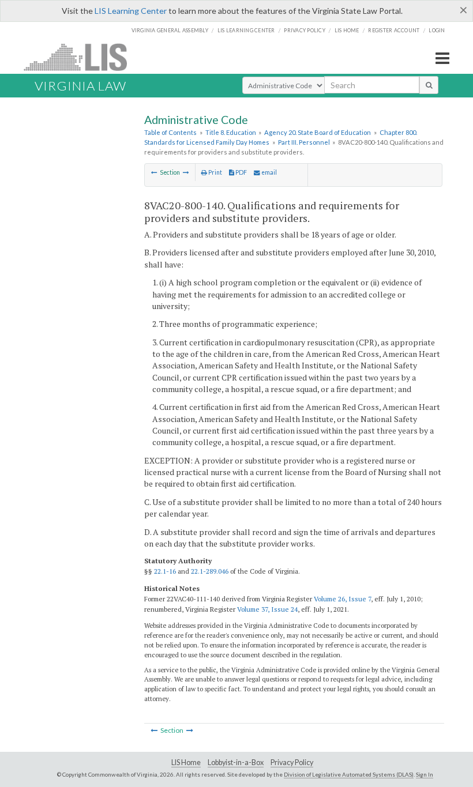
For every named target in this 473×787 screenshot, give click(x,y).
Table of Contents (170, 132)
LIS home (347, 30)
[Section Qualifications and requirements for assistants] (186, 172)
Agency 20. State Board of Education (317, 132)
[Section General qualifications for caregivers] (154, 172)
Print (214, 172)
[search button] (428, 84)
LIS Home (186, 762)
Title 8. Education (230, 132)
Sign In (424, 774)
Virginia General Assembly (170, 30)
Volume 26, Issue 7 (342, 598)
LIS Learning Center (131, 11)
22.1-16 (165, 571)
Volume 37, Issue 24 (267, 609)
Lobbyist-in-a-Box (236, 762)
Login (437, 30)
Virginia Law (80, 85)
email (268, 172)
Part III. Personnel (304, 142)
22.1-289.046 (209, 571)
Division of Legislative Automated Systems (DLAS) (349, 774)
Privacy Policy (304, 30)
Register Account (393, 30)
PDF (240, 172)
